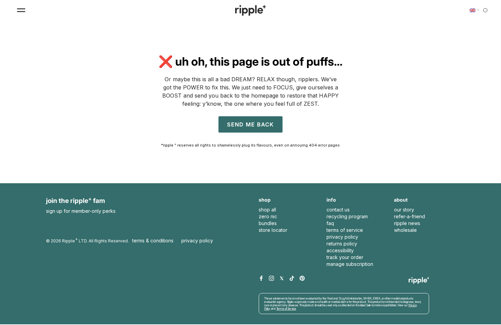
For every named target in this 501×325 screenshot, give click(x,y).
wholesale (405, 230)
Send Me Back (250, 124)
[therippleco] (250, 10)
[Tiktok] (291, 278)
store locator (273, 230)
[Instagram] (271, 278)
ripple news (407, 223)
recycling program (347, 216)
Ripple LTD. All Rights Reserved (95, 239)
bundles (268, 223)
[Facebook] (261, 278)
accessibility (340, 250)
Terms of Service (286, 308)
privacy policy (342, 237)
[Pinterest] (302, 278)
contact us (338, 209)
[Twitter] (281, 278)
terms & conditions (152, 240)
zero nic (268, 216)
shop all (267, 209)
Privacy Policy (197, 240)
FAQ (330, 223)
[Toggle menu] (21, 10)
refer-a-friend (409, 216)
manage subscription (350, 264)
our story (404, 209)
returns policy (342, 243)
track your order (345, 257)
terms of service (345, 230)
